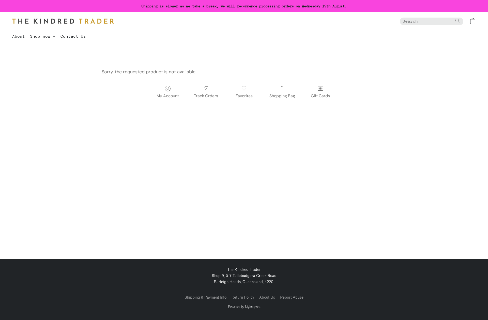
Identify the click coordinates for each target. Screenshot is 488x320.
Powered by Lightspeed (244, 306)
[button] (63, 21)
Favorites (244, 96)
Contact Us (73, 36)
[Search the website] (457, 20)
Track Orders (206, 96)
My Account (168, 96)
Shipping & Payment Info (205, 297)
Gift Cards (320, 96)
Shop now (41, 36)
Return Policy (243, 297)
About (18, 36)
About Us (267, 297)
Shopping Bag (282, 96)
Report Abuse (291, 297)
